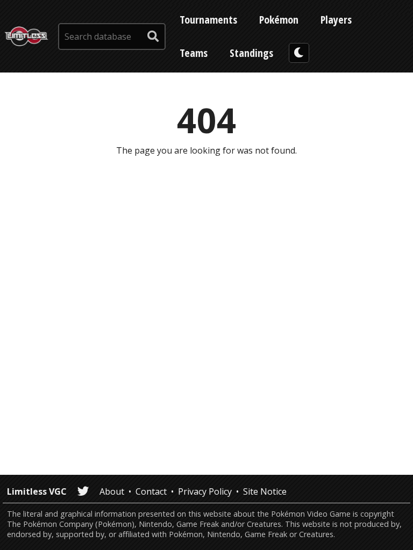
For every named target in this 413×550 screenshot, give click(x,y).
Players (336, 19)
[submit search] (153, 36)
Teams (194, 53)
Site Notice (265, 491)
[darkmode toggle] (299, 53)
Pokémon (278, 19)
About (111, 491)
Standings (251, 53)
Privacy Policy (205, 491)
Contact (151, 491)
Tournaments (208, 19)
